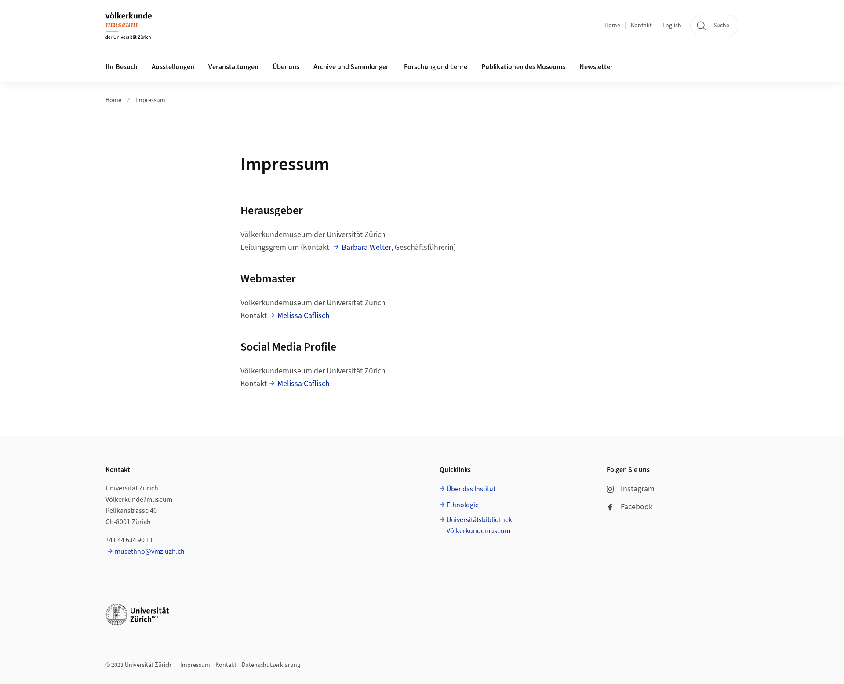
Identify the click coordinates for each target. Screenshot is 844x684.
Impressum (150, 100)
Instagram (638, 488)
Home (612, 25)
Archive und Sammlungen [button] (351, 67)
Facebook (637, 506)
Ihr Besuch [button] (122, 67)
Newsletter (596, 67)
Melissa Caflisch (303, 315)
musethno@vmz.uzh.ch (150, 551)
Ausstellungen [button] (173, 67)
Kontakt (641, 25)
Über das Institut (471, 489)
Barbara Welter (366, 247)
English (671, 25)
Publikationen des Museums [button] (523, 67)
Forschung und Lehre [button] (435, 67)
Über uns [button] (286, 67)
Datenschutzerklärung (271, 665)
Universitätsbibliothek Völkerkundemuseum (479, 525)
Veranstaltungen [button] (233, 67)
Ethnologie (463, 505)
